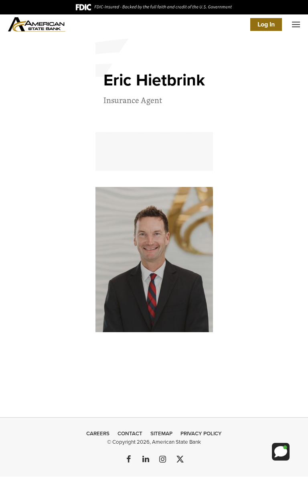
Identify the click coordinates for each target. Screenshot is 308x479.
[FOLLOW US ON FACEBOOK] (128, 460)
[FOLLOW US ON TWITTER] (179, 460)
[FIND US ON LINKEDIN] (145, 460)
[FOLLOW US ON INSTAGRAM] (162, 460)
